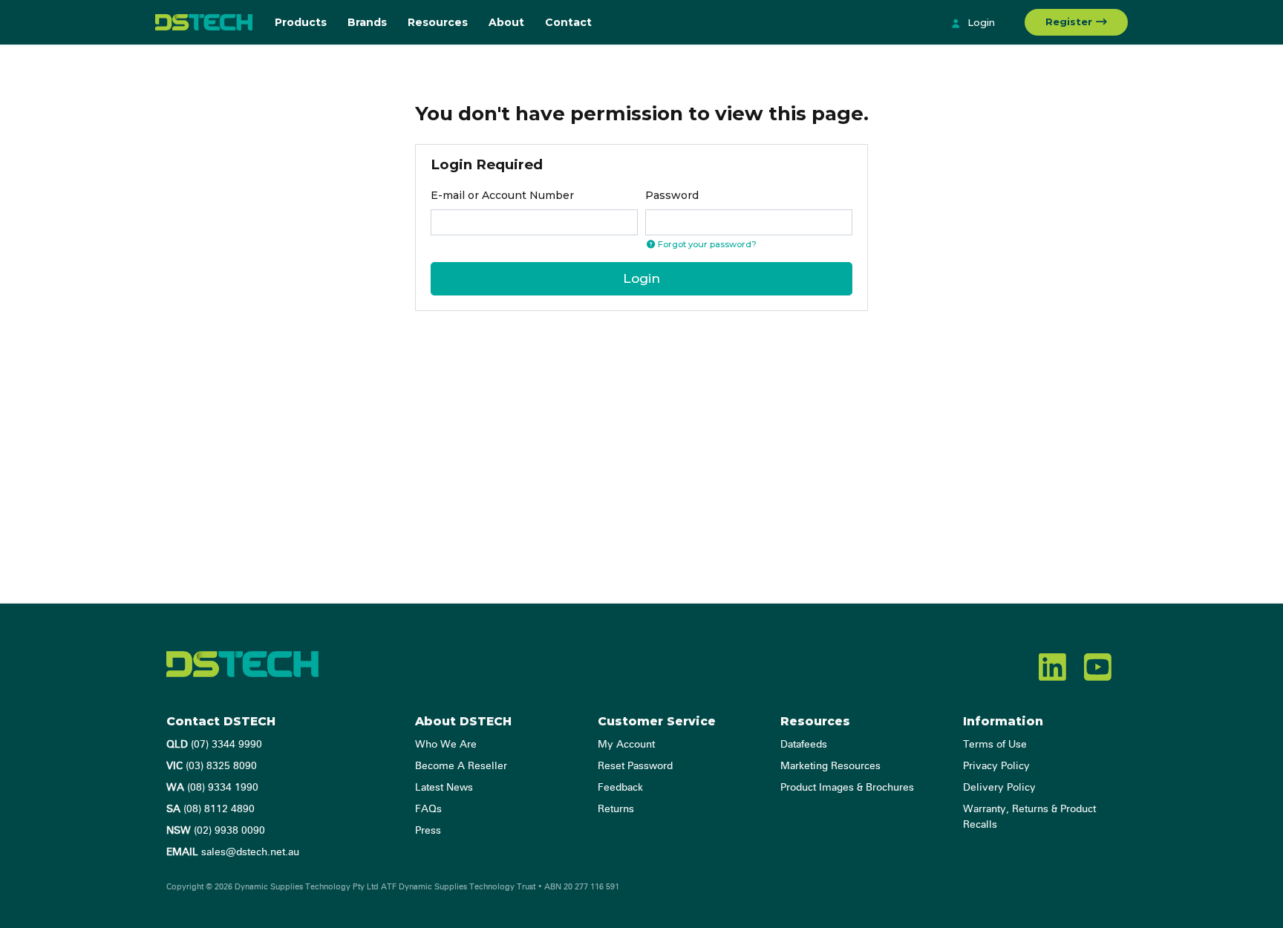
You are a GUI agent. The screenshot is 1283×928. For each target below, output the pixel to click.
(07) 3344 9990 (214, 744)
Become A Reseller (461, 766)
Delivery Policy (999, 787)
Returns (616, 809)
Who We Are (446, 744)
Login (979, 22)
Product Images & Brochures (847, 787)
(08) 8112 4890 (210, 809)
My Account (626, 744)
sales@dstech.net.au (232, 852)
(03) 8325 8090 (211, 766)
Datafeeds (803, 744)
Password (672, 195)
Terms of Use (995, 744)
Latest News (444, 787)
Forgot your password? (706, 244)
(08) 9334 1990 (212, 787)
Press (428, 831)
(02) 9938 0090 (215, 831)
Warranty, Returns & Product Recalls (1029, 817)
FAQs (428, 809)
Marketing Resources (830, 766)
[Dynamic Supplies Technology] (203, 22)
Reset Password (635, 766)
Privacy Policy (996, 766)
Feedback (620, 787)
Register (1070, 21)
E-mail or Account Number (502, 195)
